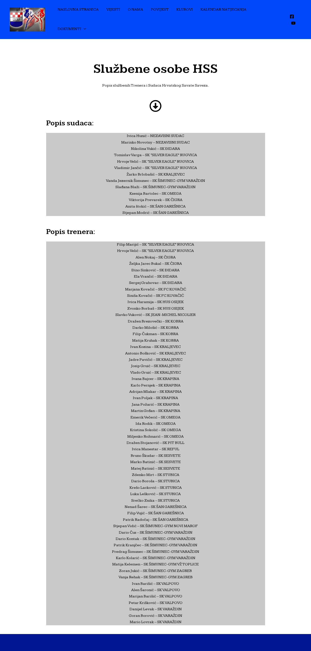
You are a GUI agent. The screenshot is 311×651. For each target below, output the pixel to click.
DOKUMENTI (69, 29)
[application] (83, 29)
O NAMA (135, 9)
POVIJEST (160, 9)
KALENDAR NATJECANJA (223, 9)
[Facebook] (292, 16)
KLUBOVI (184, 9)
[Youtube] (293, 23)
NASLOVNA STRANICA (78, 9)
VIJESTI (113, 9)
